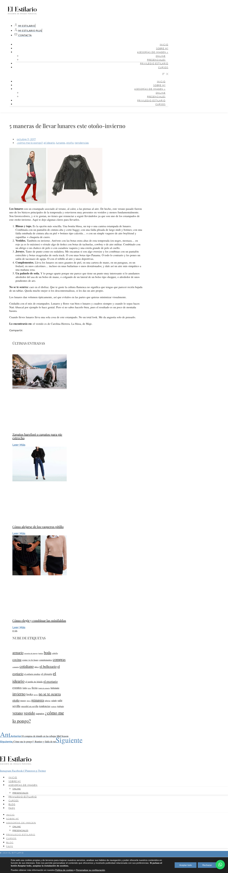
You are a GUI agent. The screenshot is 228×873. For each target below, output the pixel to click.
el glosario (46, 674)
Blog (12, 804)
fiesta (35, 688)
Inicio (164, 44)
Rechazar (207, 865)
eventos (17, 687)
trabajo (60, 706)
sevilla (16, 706)
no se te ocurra (50, 693)
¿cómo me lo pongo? (30, 142)
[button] (88, 74)
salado (54, 700)
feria (29, 688)
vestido (29, 712)
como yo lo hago (30, 659)
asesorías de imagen (31, 653)
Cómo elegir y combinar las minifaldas (39, 620)
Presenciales (156, 59)
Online (160, 56)
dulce (36, 666)
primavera (37, 700)
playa (29, 700)
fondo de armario (44, 688)
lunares (60, 142)
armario (17, 652)
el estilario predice (32, 674)
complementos (45, 659)
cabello (55, 653)
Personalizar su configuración (90, 870)
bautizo (40, 653)
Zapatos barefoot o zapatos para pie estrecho (37, 436)
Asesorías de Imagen (23, 785)
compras (59, 659)
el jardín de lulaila (34, 681)
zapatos (40, 713)
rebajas (47, 700)
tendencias (82, 142)
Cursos (163, 67)
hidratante (55, 687)
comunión (15, 667)
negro (36, 694)
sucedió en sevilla (29, 706)
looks (29, 694)
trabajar (53, 706)
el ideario (49, 142)
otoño (70, 142)
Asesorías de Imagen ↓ (152, 52)
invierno (19, 693)
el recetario (50, 681)
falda (24, 687)
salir (60, 700)
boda (47, 652)
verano (17, 712)
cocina (16, 659)
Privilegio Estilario (154, 63)
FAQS (12, 808)
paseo (23, 700)
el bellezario (48, 666)
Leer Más (18, 445)
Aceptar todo (185, 865)
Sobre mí (162, 48)
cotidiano (27, 666)
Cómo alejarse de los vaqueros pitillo (38, 527)
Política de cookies (64, 870)
